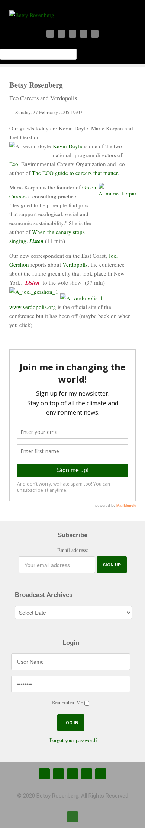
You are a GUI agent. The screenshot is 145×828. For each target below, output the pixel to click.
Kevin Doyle (67, 146)
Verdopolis (75, 264)
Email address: (72, 549)
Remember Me (67, 702)
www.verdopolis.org (32, 307)
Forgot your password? (73, 740)
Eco (13, 164)
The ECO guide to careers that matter (74, 172)
